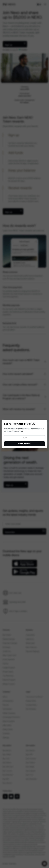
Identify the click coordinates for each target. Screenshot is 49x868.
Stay (24, 438)
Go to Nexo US (24, 444)
